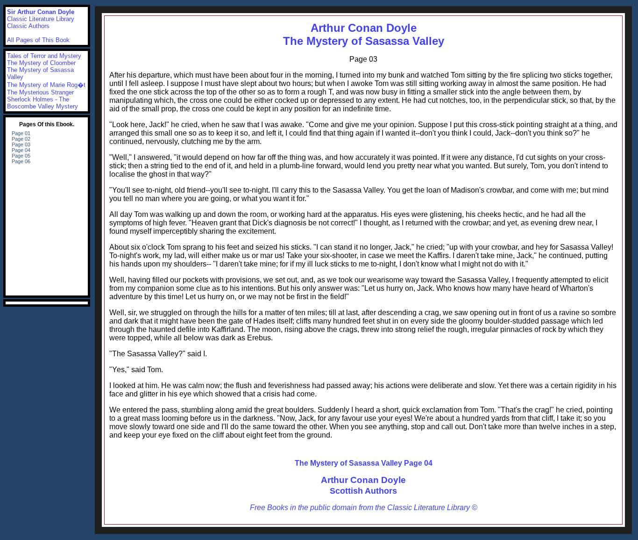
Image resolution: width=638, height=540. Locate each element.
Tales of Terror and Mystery (44, 55)
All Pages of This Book (38, 39)
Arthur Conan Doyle (363, 480)
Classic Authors (28, 25)
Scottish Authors (363, 491)
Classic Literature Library (40, 18)
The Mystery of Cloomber (41, 62)
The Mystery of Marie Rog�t (46, 84)
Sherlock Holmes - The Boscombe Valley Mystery (42, 103)
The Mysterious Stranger (40, 92)
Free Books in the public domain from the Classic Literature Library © (363, 507)
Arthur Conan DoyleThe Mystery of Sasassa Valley (363, 34)
